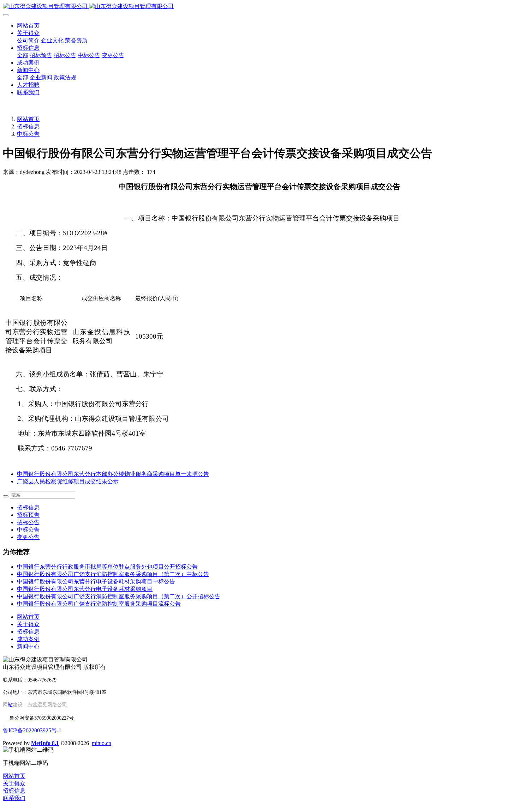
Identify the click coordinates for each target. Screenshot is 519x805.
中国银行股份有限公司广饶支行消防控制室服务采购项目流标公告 (99, 604)
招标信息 (28, 126)
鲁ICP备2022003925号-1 (32, 730)
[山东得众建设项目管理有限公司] (259, 6)
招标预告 (28, 515)
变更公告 (28, 537)
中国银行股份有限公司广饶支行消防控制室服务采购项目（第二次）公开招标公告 (118, 596)
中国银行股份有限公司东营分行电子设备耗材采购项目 (85, 589)
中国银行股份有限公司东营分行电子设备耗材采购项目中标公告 (96, 582)
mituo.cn (101, 743)
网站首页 (28, 26)
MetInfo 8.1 (45, 743)
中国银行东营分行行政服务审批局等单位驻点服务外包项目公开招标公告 (107, 567)
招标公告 (28, 522)
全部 (22, 55)
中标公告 (28, 134)
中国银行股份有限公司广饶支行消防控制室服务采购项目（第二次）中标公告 (113, 574)
